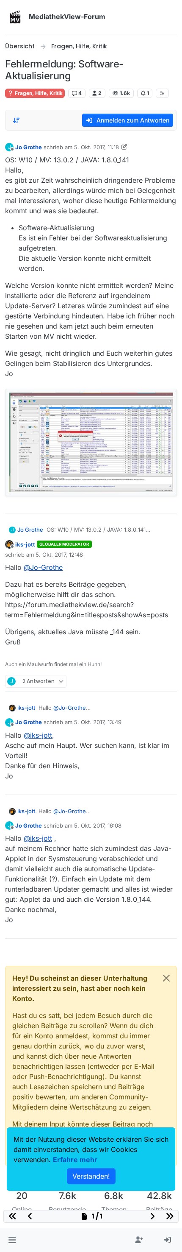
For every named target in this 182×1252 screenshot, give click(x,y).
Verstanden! (91, 1176)
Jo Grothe (28, 147)
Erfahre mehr (75, 1159)
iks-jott (25, 544)
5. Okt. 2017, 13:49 (97, 722)
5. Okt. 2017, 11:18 (96, 147)
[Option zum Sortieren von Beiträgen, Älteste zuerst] (16, 120)
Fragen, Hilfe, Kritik (38, 93)
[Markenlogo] (15, 17)
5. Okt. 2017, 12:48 (59, 554)
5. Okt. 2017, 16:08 (97, 825)
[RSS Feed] (162, 93)
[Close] (166, 978)
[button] (12, 1240)
